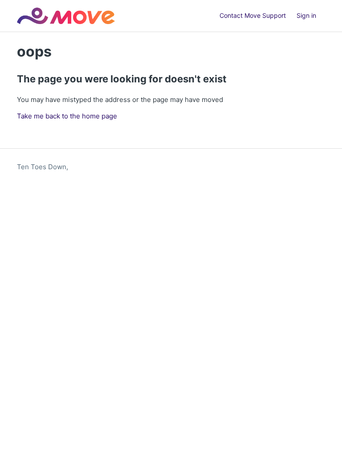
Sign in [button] (306, 15)
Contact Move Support (253, 15)
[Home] (65, 16)
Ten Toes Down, (42, 167)
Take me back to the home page (67, 116)
